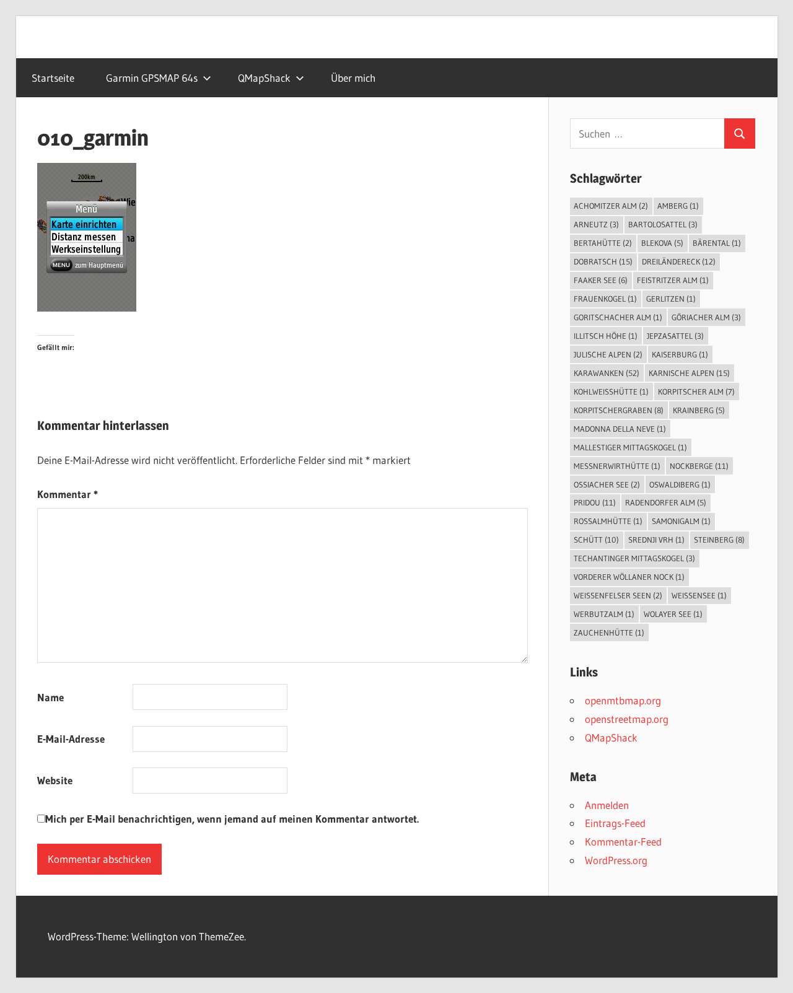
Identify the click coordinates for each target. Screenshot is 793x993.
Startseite (53, 77)
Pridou (595, 502)
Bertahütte (603, 243)
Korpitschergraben (619, 410)
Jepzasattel (675, 336)
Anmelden (607, 804)
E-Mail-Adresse (71, 738)
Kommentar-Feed (623, 841)
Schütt (596, 540)
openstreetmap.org (626, 718)
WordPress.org (616, 860)
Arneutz (596, 224)
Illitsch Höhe (605, 336)
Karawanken (606, 373)
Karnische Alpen (689, 373)
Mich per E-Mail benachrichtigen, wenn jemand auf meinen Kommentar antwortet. (232, 818)
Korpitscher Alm (696, 391)
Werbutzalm (604, 614)
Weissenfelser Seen (618, 595)
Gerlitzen (671, 299)
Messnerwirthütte (617, 466)
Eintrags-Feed (615, 822)
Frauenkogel (605, 299)
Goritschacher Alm (618, 317)
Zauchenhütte (609, 632)
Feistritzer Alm (673, 280)
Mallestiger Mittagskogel (630, 447)
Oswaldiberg (680, 484)
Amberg (678, 206)
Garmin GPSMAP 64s (152, 77)
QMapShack (264, 77)
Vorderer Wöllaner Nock (629, 577)
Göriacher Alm (706, 317)
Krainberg (699, 410)
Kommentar (67, 494)
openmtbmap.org (623, 700)
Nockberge (699, 466)
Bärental (717, 243)
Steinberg (719, 540)
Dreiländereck (679, 261)
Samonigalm (681, 521)
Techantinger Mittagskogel (634, 558)
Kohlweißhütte (611, 391)
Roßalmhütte (608, 521)
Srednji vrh (656, 540)
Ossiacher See (607, 484)
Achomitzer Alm (611, 206)
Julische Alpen (608, 354)
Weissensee (699, 595)
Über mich (353, 77)
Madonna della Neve (620, 429)
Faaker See (601, 280)
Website (54, 780)
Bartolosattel (663, 224)
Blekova (662, 243)
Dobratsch (603, 261)
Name (50, 697)
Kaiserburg (680, 354)
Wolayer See (673, 614)
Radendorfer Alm (665, 502)
